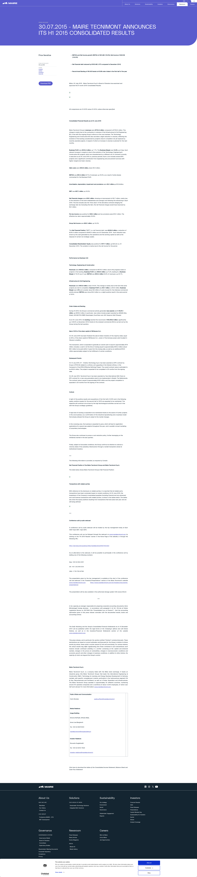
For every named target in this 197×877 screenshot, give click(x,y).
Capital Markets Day (136, 812)
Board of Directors (44, 840)
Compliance (42, 854)
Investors (135, 798)
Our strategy (103, 802)
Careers (104, 830)
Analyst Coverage (135, 822)
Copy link (41, 73)
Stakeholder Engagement (107, 813)
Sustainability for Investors (137, 814)
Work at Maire (104, 835)
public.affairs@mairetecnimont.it (104, 699)
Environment (103, 805)
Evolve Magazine (74, 840)
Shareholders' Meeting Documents (48, 849)
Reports (102, 816)
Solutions (74, 798)
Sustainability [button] (149, 4)
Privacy (41, 856)
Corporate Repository (45, 851)
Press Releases (134, 807)
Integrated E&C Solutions (77, 808)
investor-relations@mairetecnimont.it (81, 752)
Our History (42, 808)
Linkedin (41, 69)
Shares (132, 819)
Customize (148, 868)
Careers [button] (192, 4)
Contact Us (42, 810)
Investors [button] (160, 4)
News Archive (73, 837)
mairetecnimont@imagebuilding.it (80, 731)
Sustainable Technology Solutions (79, 805)
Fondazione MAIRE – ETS (46, 817)
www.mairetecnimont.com (117, 534)
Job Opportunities (105, 840)
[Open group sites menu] (194, 1)
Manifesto (42, 805)
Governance (103, 809)
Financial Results (135, 802)
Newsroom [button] (183, 4)
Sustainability (107, 798)
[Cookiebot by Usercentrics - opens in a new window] (45, 874)
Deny (149, 873)
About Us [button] (127, 4)
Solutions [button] (137, 4)
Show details (58, 872)
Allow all (149, 862)
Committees (42, 843)
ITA (187, 1)
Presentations (134, 809)
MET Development (44, 819)
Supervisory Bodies (44, 845)
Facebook (41, 72)
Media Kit (72, 846)
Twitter (40, 70)
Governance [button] (171, 4)
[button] (46, 83)
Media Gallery (74, 849)
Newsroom (75, 830)
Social (101, 807)
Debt (131, 805)
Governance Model (44, 838)
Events (132, 817)
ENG (184, 1)
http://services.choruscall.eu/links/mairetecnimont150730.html (89, 546)
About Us (44, 798)
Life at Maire (103, 837)
